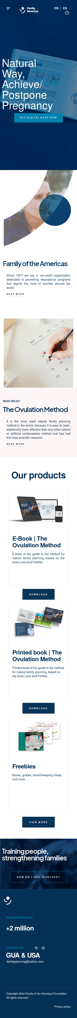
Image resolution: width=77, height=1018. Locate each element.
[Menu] (8, 8)
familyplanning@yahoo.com (25, 961)
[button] (16, 294)
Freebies (24, 766)
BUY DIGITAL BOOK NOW (38, 118)
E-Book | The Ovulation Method (36, 541)
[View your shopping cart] (67, 12)
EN (56, 8)
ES (65, 8)
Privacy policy (62, 1006)
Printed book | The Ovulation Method (37, 655)
